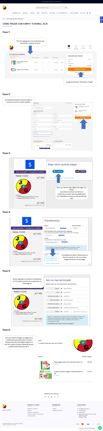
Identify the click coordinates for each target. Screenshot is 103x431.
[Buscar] (66, 7)
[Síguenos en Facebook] (90, 13)
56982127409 (82, 412)
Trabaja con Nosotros (57, 410)
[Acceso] (101, 21)
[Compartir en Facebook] (45, 397)
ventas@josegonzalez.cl (84, 408)
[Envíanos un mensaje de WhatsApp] (100, 428)
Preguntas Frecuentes (32, 408)
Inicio (4, 18)
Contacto (29, 410)
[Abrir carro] (101, 17)
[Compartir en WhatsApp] (51, 397)
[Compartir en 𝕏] (48, 397)
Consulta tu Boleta (31, 415)
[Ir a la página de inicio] (4, 8)
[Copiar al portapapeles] (58, 397)
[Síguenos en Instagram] (87, 13)
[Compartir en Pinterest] (55, 397)
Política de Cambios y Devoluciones (35, 414)
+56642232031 (82, 410)
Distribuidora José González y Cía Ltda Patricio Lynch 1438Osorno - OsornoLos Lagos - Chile (87, 415)
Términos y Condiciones (32, 412)
